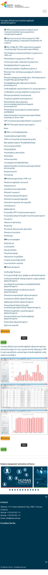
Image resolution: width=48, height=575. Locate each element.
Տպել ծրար (9, 243)
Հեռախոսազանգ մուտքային (17, 202)
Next (3, 342)
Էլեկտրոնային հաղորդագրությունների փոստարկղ (22, 167)
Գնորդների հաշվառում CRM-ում (19, 58)
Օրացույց (8, 175)
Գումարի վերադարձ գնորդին (18, 229)
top (46, 497)
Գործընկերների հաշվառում (17, 65)
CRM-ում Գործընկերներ (17, 132)
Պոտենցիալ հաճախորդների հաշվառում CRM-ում (23, 54)
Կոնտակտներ (10, 159)
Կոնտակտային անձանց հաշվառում (21, 62)
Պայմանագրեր (11, 253)
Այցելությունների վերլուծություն (18, 302)
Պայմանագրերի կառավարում (18, 98)
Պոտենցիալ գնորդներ (14, 152)
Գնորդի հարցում (12, 192)
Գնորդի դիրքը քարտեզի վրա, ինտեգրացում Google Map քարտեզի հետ (24, 78)
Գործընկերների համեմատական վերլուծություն (19, 290)
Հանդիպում (9, 205)
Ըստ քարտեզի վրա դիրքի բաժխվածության (24, 275)
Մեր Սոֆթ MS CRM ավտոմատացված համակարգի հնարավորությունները (22, 48)
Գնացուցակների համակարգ (17, 95)
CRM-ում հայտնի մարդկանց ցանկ (20, 139)
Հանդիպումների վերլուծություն (19, 298)
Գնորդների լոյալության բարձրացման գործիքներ (21, 110)
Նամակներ (9, 246)
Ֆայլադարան (10, 171)
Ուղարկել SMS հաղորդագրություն (20, 212)
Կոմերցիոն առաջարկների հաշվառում (22, 92)
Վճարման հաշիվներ (13, 256)
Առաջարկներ (10, 250)
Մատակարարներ (12, 146)
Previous (5, 331)
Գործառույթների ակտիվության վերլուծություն (19, 312)
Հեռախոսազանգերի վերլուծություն (21, 295)
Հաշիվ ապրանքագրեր (15, 260)
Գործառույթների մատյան (16, 182)
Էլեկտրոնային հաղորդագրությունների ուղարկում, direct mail (22, 116)
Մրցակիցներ (10, 149)
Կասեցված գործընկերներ (16, 162)
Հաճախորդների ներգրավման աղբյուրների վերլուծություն (24, 279)
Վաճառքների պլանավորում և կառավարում (25, 88)
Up (25, 338)
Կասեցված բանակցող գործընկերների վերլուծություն (22, 285)
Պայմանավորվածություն (15, 195)
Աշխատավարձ (11, 325)
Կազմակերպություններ (15, 136)
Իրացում (8, 219)
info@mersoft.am (13, 518)
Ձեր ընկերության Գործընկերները (19, 142)
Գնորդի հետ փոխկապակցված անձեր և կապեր (23, 73)
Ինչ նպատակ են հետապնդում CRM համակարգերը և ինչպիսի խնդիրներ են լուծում (23, 40)
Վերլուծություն (13, 267)
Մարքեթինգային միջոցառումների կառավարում (20, 84)
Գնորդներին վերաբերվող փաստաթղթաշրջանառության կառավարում (18, 104)
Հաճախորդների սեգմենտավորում (20, 68)
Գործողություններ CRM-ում (18, 178)
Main (6, 128)
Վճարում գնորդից (12, 222)
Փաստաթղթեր (13, 239)
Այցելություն (9, 209)
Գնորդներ (8, 156)
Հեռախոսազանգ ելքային (16, 199)
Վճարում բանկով (12, 232)
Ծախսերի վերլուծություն (15, 322)
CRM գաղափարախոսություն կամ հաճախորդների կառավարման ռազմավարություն (21, 31)
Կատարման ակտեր (13, 263)
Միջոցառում (10, 185)
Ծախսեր (8, 225)
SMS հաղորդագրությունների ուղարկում (22, 121)
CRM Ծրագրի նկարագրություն (20, 124)
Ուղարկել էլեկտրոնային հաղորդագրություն (24, 215)
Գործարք (8, 235)
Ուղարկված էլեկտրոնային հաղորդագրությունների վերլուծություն (22, 306)
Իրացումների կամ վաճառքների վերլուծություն (19, 317)
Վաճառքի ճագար (12, 272)
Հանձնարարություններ (15, 189)
